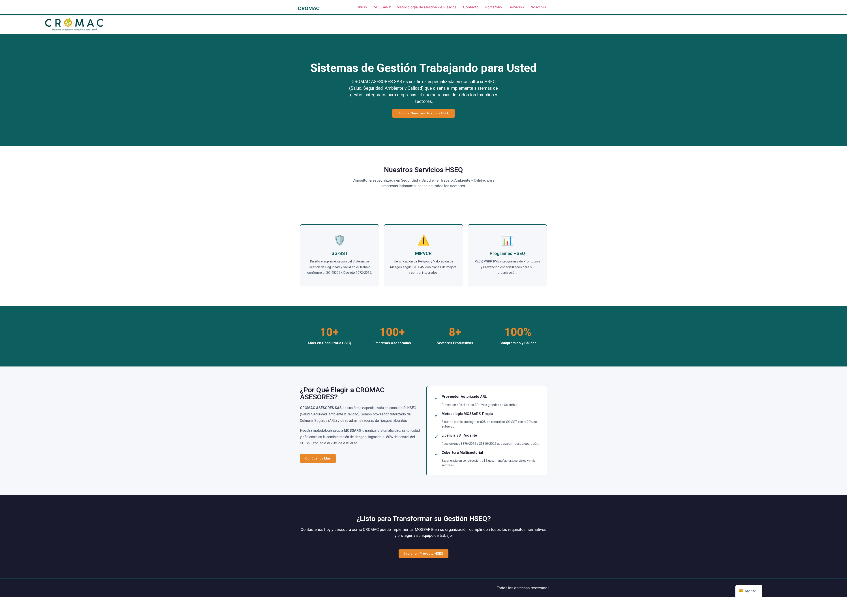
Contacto (471, 7)
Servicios (516, 7)
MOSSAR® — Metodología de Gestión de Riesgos (415, 7)
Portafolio (493, 7)
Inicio (362, 7)
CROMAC (309, 8)
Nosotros (538, 7)
